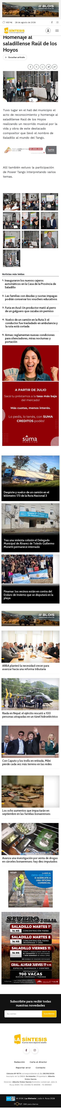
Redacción (19, 1062)
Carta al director (38, 1062)
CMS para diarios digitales (30, 1104)
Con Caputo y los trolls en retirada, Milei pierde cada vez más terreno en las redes (27, 762)
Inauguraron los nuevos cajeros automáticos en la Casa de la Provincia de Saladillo (30, 284)
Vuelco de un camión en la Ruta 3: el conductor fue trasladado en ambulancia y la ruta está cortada (31, 323)
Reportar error (23, 1067)
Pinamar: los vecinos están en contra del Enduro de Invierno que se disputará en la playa (28, 595)
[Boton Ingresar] (48, 30)
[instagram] (57, 22)
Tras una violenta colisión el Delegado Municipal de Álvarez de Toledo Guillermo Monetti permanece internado (29, 544)
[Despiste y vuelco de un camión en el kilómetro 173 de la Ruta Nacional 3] (30, 472)
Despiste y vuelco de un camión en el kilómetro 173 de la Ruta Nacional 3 (26, 494)
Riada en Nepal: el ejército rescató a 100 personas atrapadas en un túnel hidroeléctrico (30, 715)
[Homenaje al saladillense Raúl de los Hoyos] (11, 201)
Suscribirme (49, 1014)
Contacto (40, 1067)
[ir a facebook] (26, 1050)
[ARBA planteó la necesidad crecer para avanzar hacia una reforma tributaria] (30, 647)
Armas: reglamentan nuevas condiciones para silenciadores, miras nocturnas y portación (30, 338)
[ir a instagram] (35, 1050)
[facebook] (52, 22)
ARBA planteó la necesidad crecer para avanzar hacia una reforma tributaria (25, 667)
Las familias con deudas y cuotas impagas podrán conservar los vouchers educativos (31, 297)
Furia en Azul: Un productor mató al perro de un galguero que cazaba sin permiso (30, 309)
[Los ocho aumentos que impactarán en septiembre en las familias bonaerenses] (30, 791)
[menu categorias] (57, 30)
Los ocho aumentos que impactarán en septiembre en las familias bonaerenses (26, 812)
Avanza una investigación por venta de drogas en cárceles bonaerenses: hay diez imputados (30, 859)
